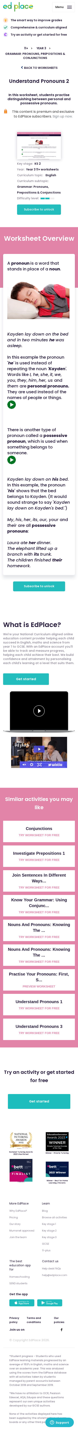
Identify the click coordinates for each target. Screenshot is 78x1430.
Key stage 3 (49, 1237)
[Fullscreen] (39, 764)
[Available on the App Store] (22, 1303)
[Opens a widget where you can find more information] (59, 1423)
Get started (26, 679)
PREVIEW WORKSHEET (39, 986)
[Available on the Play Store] (50, 1303)
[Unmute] (24, 764)
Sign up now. (63, 116)
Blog (45, 1211)
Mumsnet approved (21, 1230)
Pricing (13, 1217)
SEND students (18, 1283)
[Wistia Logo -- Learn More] (55, 764)
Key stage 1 (49, 1224)
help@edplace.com (54, 1275)
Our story (15, 1224)
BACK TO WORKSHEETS (41, 68)
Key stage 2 (49, 1230)
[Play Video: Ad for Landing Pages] (39, 749)
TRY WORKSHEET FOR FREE (39, 835)
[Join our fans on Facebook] (61, 1329)
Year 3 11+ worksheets (42, 169)
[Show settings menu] (32, 764)
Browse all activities (54, 1217)
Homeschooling (19, 1277)
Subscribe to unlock (39, 209)
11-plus (46, 1250)
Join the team (18, 1237)
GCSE (45, 1244)
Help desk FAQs (51, 1268)
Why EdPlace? (18, 1211)
